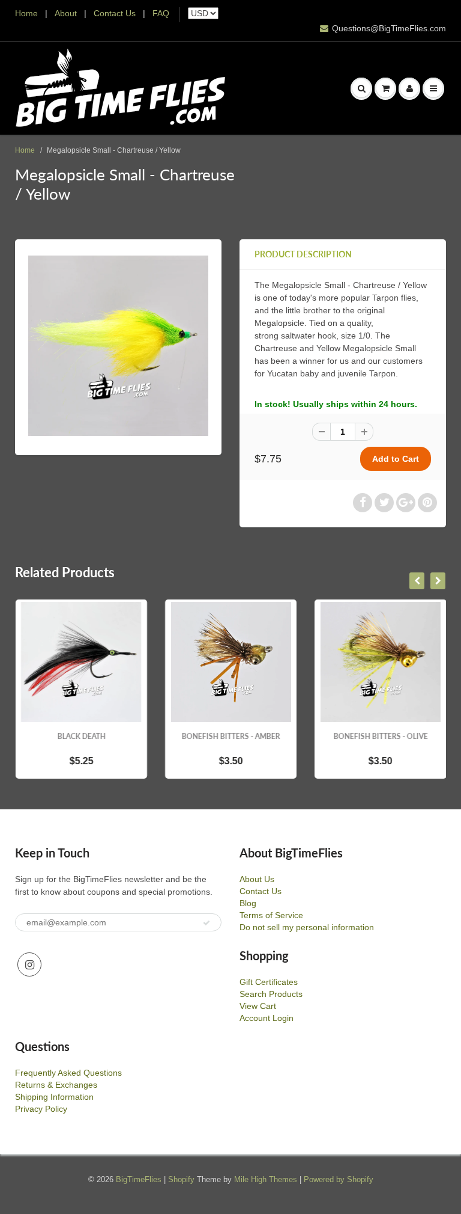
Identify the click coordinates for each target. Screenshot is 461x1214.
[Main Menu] (433, 88)
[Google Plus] (405, 502)
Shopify (181, 1179)
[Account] (409, 88)
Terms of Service (271, 915)
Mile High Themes (265, 1179)
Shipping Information (54, 1097)
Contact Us (115, 13)
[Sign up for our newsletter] (206, 923)
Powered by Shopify (338, 1179)
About (67, 13)
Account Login (267, 1018)
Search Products (271, 994)
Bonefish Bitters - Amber (231, 736)
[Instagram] (29, 964)
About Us (257, 879)
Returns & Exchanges (56, 1085)
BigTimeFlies (138, 1179)
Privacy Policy (41, 1109)
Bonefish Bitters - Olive (380, 736)
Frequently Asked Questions (68, 1073)
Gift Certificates (269, 982)
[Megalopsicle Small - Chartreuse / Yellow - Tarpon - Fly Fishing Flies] (118, 345)
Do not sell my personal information (307, 927)
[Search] (361, 88)
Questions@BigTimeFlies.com (389, 28)
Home (26, 13)
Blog (248, 903)
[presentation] (416, 580)
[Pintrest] (427, 502)
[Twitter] (384, 502)
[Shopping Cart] (385, 88)
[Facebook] (362, 502)
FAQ (160, 13)
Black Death (81, 736)
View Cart (258, 1006)
